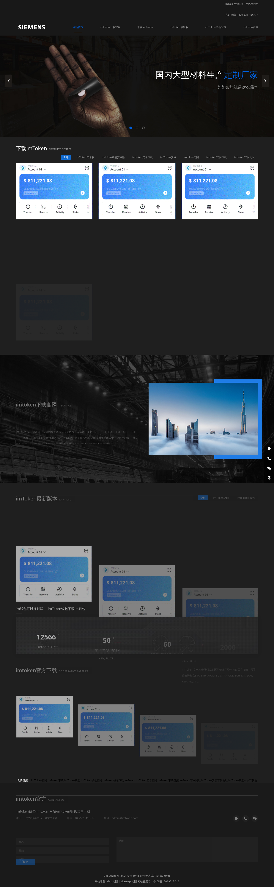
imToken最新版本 (215, 27)
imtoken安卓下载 (142, 157)
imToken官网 (39, 780)
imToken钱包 (72, 780)
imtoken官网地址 (244, 157)
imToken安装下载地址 (214, 780)
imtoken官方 (250, 27)
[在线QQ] (269, 448)
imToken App (221, 494)
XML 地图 (112, 881)
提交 (25, 858)
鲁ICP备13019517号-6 (166, 881)
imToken (130, 780)
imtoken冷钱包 (246, 494)
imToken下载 (56, 780)
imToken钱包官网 (91, 780)
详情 (25, 440)
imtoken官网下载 (216, 157)
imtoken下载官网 (110, 27)
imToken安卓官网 (146, 780)
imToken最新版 (179, 27)
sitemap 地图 (129, 881)
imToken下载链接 (168, 780)
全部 (65, 157)
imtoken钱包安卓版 (113, 157)
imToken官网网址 (190, 780)
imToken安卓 (168, 157)
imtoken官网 (191, 157)
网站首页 (78, 27)
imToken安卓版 (85, 157)
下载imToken (145, 27)
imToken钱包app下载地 (242, 780)
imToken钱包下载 (113, 780)
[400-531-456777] (269, 458)
